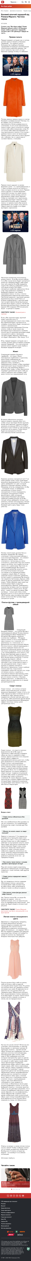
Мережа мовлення (6, 1214)
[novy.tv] (16, 1231)
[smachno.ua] (20, 1234)
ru (26, 2)
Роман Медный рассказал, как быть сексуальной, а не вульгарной (14, 911)
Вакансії (3, 1206)
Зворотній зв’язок (5, 1208)
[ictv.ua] (10, 1231)
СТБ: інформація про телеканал (9, 1201)
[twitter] (8, 1196)
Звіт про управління (6, 1228)
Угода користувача (6, 1210)
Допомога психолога (16, 10)
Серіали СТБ (4, 1221)
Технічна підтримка (6, 1223)
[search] (22, 2)
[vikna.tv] (11, 1234)
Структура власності (6, 1217)
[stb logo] (2, 2)
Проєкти (13, 2)
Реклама (3, 1203)
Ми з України (4, 10)
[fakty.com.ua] (22, 1231)
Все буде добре (6, 6)
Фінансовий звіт (5, 1226)
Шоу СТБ (3, 1219)
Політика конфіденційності (8, 1212)
